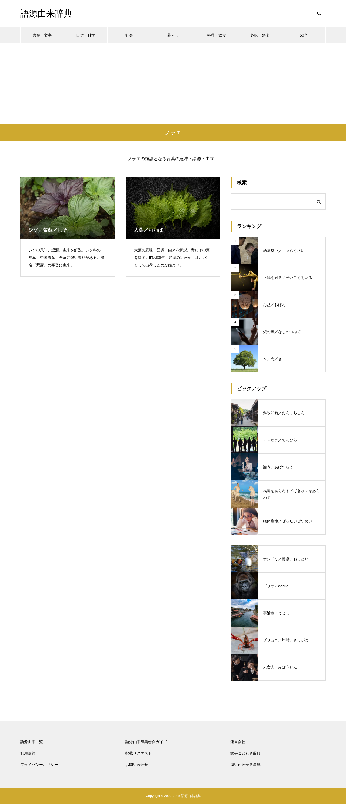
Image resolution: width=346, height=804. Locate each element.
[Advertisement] (173, 84)
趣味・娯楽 (260, 35)
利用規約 (27, 753)
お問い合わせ (136, 764)
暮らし (173, 35)
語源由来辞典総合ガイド (146, 742)
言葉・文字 (42, 35)
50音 (304, 35)
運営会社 (237, 742)
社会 (129, 35)
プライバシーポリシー (39, 764)
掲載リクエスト (138, 753)
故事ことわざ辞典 (245, 753)
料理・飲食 (216, 35)
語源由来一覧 (31, 742)
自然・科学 (85, 35)
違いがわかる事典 (245, 764)
